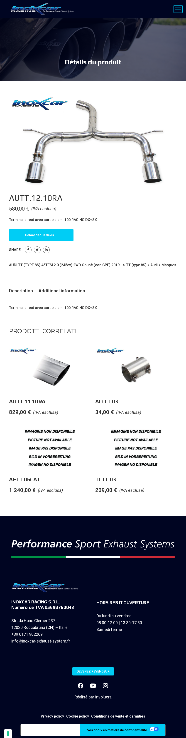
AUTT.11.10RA (27, 401)
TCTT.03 (105, 479)
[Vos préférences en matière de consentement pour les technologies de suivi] (8, 733)
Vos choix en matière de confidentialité (117, 730)
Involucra (103, 697)
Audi (154, 265)
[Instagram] (105, 685)
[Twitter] (37, 249)
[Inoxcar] (41, 9)
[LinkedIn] (46, 249)
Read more (95, 355)
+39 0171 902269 (27, 634)
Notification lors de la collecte (50, 730)
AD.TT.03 (106, 401)
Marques (169, 265)
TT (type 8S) (136, 265)
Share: (15, 250)
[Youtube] (93, 685)
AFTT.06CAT (24, 479)
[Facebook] (28, 249)
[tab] (21, 291)
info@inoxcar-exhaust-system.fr (40, 641)
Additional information (61, 291)
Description (21, 291)
